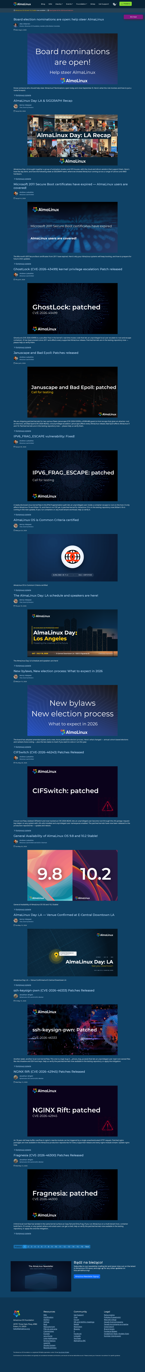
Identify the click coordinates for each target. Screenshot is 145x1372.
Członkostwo (49, 1331)
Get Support (104, 4)
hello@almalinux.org (21, 1329)
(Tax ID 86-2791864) (63, 1352)
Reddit (76, 1324)
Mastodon (78, 1326)
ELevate (47, 1334)
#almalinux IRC (80, 1341)
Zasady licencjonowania (113, 1322)
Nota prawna (109, 1315)
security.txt (48, 1336)
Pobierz (126, 4)
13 (69, 1246)
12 (64, 1246)
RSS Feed (133, 17)
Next (87, 1246)
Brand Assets (109, 1329)
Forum (76, 1319)
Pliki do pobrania (50, 1329)
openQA (47, 1343)
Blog (43, 4)
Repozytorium (49, 1326)
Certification (48, 1317)
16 (82, 1246)
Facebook (78, 1334)
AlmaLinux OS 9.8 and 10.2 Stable (25, 10)
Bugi (45, 1324)
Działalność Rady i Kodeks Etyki (116, 1334)
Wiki (50, 4)
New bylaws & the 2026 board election (61, 10)
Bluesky (77, 1329)
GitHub (46, 1322)
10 (56, 1246)
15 (78, 1246)
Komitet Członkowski (112, 1336)
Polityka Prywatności (112, 1317)
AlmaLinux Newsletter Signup (87, 1276)
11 (60, 1246)
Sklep (92, 4)
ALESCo (46, 1319)
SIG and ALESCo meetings (84, 1322)
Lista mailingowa (50, 1338)
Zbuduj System (49, 1345)
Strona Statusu (50, 1341)
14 (73, 1246)
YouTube (77, 1338)
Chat (75, 1317)
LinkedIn (77, 1336)
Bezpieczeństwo (50, 1348)
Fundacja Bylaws (110, 1331)
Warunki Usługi (110, 1319)
